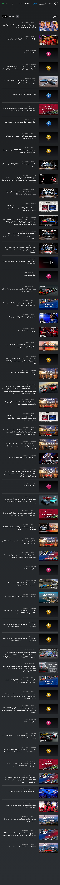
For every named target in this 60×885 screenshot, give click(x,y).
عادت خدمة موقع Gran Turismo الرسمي (24, 94)
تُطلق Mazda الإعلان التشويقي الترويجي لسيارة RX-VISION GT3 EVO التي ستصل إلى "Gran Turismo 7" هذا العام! (19, 180)
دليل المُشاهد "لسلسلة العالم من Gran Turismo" (22, 457)
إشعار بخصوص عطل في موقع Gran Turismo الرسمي (20, 122)
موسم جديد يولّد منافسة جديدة (27, 331)
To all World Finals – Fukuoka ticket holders (22, 847)
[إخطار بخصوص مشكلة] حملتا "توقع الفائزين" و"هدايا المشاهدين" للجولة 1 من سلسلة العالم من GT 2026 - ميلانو (20, 360)
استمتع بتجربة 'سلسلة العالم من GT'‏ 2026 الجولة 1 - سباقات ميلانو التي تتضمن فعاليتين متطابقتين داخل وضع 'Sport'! (20, 445)
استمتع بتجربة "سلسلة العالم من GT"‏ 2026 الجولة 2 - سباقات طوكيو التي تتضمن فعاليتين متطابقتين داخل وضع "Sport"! (19, 235)
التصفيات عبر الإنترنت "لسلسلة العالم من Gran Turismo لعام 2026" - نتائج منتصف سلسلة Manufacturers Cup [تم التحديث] (19, 710)
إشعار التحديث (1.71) (30, 52)
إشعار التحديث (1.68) (30, 569)
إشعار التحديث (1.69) (30, 485)
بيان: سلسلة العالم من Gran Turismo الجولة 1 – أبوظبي (19, 596)
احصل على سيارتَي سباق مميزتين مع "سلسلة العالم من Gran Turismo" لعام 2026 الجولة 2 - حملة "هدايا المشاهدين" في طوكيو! (20, 207)
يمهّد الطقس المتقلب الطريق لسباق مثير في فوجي (21, 39)
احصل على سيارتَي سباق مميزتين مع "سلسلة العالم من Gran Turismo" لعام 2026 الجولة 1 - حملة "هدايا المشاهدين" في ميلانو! (20, 418)
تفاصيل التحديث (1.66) (29, 875)
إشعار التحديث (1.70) (30, 275)
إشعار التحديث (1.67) (30, 722)
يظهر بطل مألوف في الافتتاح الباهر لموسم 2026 (22, 317)
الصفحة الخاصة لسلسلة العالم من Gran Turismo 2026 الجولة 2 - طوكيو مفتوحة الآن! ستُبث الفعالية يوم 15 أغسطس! (20, 249)
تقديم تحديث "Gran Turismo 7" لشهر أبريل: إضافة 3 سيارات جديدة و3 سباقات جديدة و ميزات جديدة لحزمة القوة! (20, 501)
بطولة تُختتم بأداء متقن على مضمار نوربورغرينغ (22, 791)
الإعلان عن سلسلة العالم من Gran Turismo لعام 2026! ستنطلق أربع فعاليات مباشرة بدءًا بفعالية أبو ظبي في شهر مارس (19, 835)
